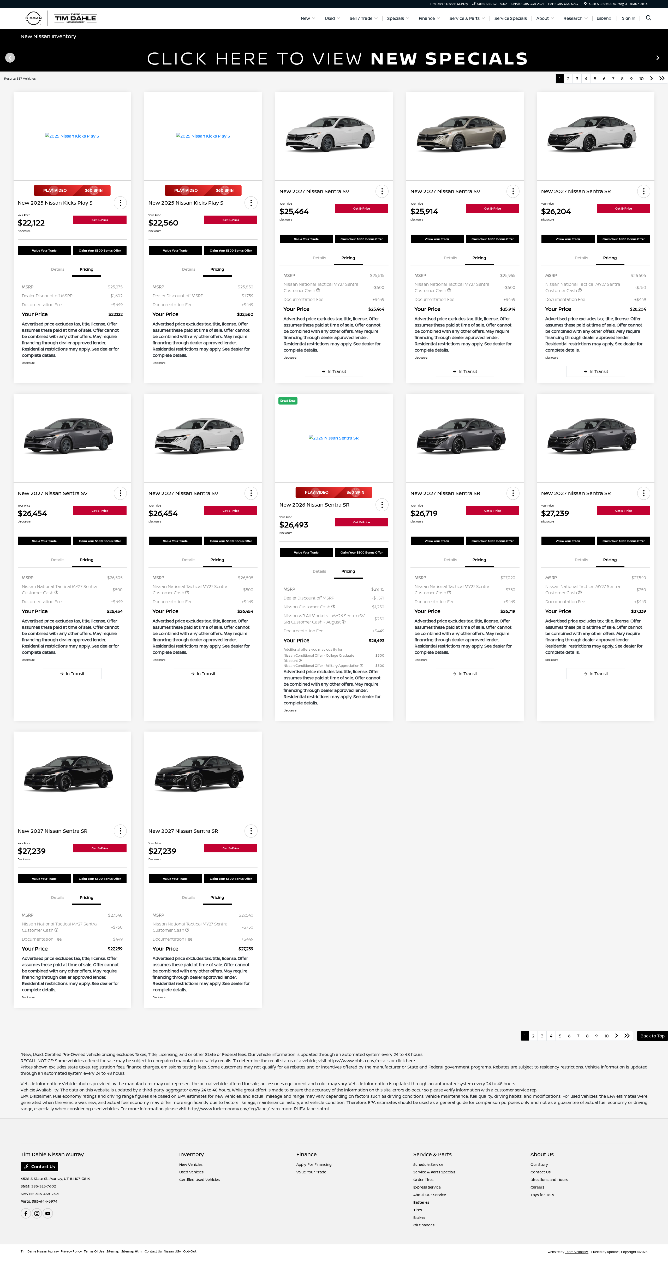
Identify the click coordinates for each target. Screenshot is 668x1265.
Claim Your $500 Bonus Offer (100, 250)
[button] (120, 202)
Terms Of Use (94, 1251)
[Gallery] (334, 58)
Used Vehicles (191, 1171)
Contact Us (42, 1166)
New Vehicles (190, 1164)
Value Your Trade (44, 250)
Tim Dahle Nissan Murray (40, 1251)
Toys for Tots (542, 1194)
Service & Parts (432, 1154)
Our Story (539, 1164)
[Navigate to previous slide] (4, 57)
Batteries (421, 1202)
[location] (585, 4)
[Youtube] (48, 1213)
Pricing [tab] (86, 269)
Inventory (191, 1154)
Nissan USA (172, 1251)
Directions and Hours (549, 1179)
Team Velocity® (576, 1252)
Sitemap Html (131, 1251)
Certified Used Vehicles (199, 1179)
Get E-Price (100, 220)
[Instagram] (37, 1213)
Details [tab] (57, 269)
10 (641, 78)
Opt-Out (189, 1251)
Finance (306, 1154)
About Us (542, 1154)
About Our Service (429, 1194)
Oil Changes (423, 1224)
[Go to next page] (651, 79)
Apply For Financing (314, 1164)
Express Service (427, 1187)
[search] (648, 18)
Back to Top (653, 1036)
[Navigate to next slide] (664, 57)
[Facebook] (26, 1213)
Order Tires (423, 1179)
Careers (537, 1187)
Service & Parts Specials (434, 1171)
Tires (417, 1209)
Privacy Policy (71, 1251)
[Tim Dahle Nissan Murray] (65, 18)
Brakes (419, 1217)
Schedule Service (428, 1164)
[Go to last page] (662, 79)
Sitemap (112, 1251)
